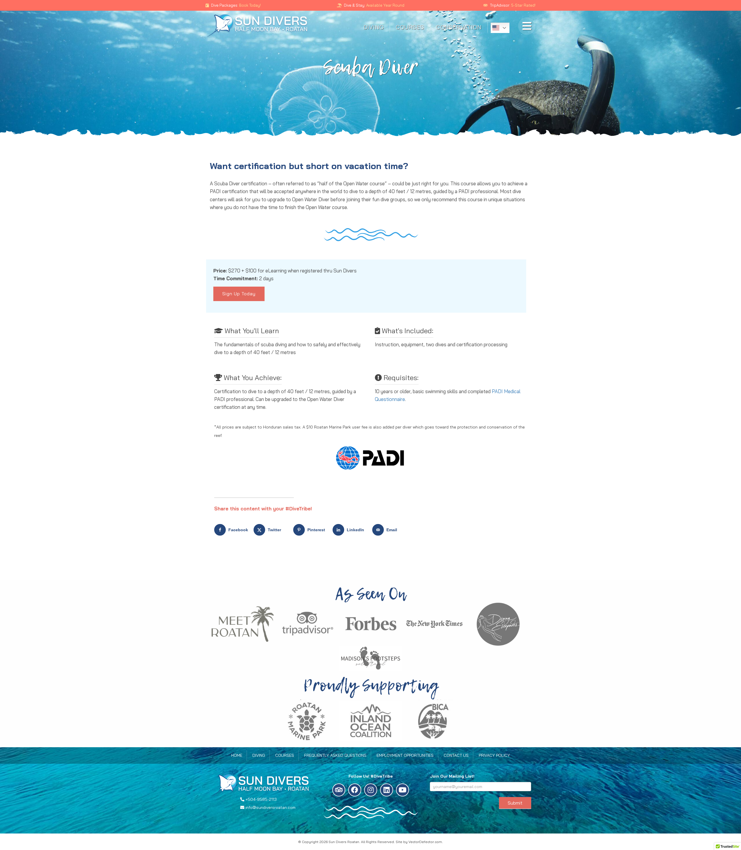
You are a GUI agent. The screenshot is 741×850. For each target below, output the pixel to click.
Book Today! (249, 5)
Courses (410, 27)
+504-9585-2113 (261, 799)
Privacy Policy (494, 755)
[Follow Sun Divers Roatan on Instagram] (370, 789)
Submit (515, 803)
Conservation (459, 27)
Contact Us (456, 755)
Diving (374, 27)
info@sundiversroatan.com (270, 807)
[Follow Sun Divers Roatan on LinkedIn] (386, 789)
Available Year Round (385, 5)
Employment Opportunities (405, 755)
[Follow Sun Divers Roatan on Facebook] (354, 789)
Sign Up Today (239, 293)
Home (236, 755)
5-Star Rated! (523, 5)
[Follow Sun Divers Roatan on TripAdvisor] (338, 789)
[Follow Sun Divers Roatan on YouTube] (402, 789)
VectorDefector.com (425, 842)
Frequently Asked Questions (335, 755)
